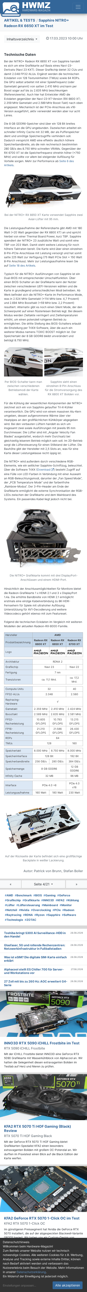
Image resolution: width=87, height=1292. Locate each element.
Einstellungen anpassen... (19, 1285)
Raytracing (13, 915)
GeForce (63, 895)
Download (43, 469)
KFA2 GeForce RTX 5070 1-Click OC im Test (42, 1218)
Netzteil (11, 910)
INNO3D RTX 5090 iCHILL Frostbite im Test (42, 1043)
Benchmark (23, 895)
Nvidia (24, 910)
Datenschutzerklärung (31, 1272)
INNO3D (47, 900)
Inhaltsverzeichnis (21, 39)
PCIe (57, 910)
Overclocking (41, 910)
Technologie (14, 919)
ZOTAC (30, 919)
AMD (9, 895)
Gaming (50, 895)
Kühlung (72, 900)
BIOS (37, 895)
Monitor (66, 905)
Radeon (68, 910)
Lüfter (10, 905)
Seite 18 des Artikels (22, 265)
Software (69, 915)
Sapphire (53, 915)
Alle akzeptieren (67, 1285)
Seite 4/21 (42, 884)
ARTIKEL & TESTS (19, 20)
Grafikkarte (31, 900)
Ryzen (39, 915)
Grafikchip (13, 900)
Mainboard (50, 905)
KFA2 (60, 900)
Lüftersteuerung (28, 905)
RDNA (28, 915)
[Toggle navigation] (78, 7)
